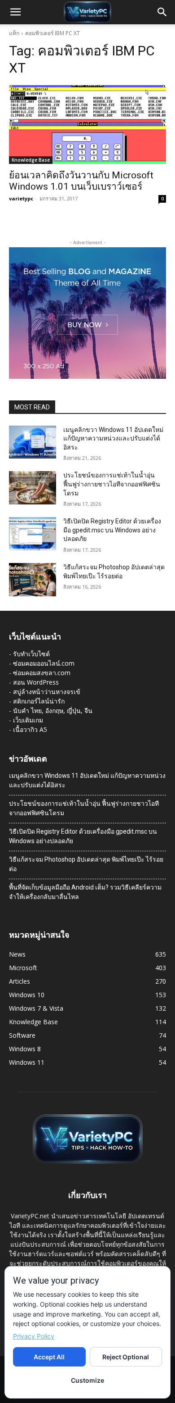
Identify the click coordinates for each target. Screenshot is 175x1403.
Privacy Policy (33, 1336)
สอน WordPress (36, 682)
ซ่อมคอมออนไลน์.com (43, 663)
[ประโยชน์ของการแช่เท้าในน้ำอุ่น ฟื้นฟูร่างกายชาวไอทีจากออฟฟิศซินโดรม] (32, 487)
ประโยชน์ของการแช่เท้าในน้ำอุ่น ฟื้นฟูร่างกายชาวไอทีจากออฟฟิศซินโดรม (111, 484)
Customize (87, 1380)
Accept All (49, 1357)
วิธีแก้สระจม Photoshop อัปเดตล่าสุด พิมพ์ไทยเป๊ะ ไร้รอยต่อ (86, 864)
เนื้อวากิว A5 (30, 729)
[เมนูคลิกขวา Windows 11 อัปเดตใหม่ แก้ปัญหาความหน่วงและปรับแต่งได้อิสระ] (32, 442)
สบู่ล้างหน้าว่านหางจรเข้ (46, 691)
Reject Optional (125, 1357)
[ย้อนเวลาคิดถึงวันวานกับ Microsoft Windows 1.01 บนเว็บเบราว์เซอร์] (87, 124)
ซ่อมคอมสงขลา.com (41, 672)
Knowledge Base (31, 160)
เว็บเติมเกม (28, 720)
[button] (15, 12)
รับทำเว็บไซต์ (31, 653)
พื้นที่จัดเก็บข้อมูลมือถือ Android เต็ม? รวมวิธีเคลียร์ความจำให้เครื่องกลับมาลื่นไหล (85, 892)
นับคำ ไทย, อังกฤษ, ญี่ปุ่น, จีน (52, 710)
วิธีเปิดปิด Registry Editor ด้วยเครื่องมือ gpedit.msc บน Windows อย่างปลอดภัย (112, 530)
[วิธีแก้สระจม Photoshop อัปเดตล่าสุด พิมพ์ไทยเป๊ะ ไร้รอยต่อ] (32, 579)
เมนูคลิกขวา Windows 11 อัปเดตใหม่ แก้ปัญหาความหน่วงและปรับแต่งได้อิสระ (113, 438)
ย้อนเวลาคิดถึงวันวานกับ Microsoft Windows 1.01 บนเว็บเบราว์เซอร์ (81, 181)
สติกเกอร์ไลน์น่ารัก (39, 701)
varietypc (21, 198)
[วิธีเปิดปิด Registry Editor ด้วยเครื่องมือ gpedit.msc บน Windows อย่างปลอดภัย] (32, 533)
